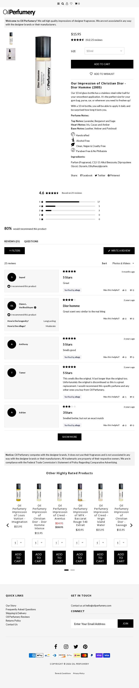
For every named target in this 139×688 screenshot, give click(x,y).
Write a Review (123, 251)
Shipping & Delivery (16, 613)
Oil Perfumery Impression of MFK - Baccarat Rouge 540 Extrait (80, 515)
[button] (69, 202)
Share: (74, 175)
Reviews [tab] (12, 242)
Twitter (101, 175)
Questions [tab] (31, 242)
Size (73, 51)
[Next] (131, 525)
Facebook (86, 175)
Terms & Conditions (63, 673)
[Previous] (8, 525)
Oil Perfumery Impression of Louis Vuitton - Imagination (20, 513)
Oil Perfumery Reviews (18, 616)
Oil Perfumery (80, 664)
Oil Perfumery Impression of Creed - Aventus (60, 512)
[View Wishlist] (71, 3)
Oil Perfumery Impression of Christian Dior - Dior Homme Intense (39, 517)
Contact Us (12, 624)
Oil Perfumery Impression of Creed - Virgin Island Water (101, 515)
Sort (105, 263)
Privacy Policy (78, 673)
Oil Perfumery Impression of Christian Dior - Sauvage (121, 515)
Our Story (11, 605)
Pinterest (115, 175)
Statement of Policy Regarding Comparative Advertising (87, 462)
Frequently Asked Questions (21, 609)
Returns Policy (13, 620)
